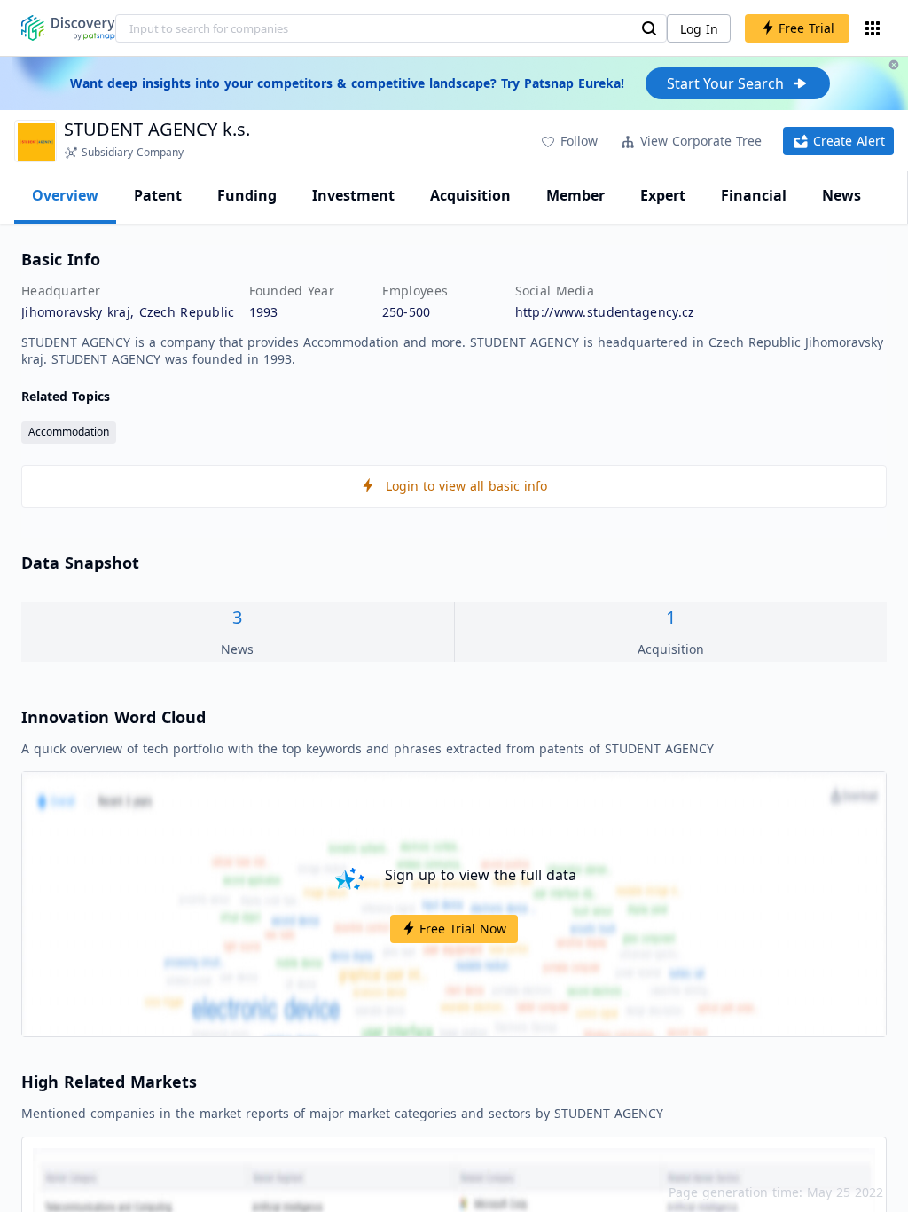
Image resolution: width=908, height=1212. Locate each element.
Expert (662, 195)
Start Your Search (725, 83)
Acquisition (470, 195)
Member (575, 195)
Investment (353, 195)
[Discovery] (68, 28)
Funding (247, 195)
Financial (754, 195)
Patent (158, 195)
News (841, 195)
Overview (65, 195)
